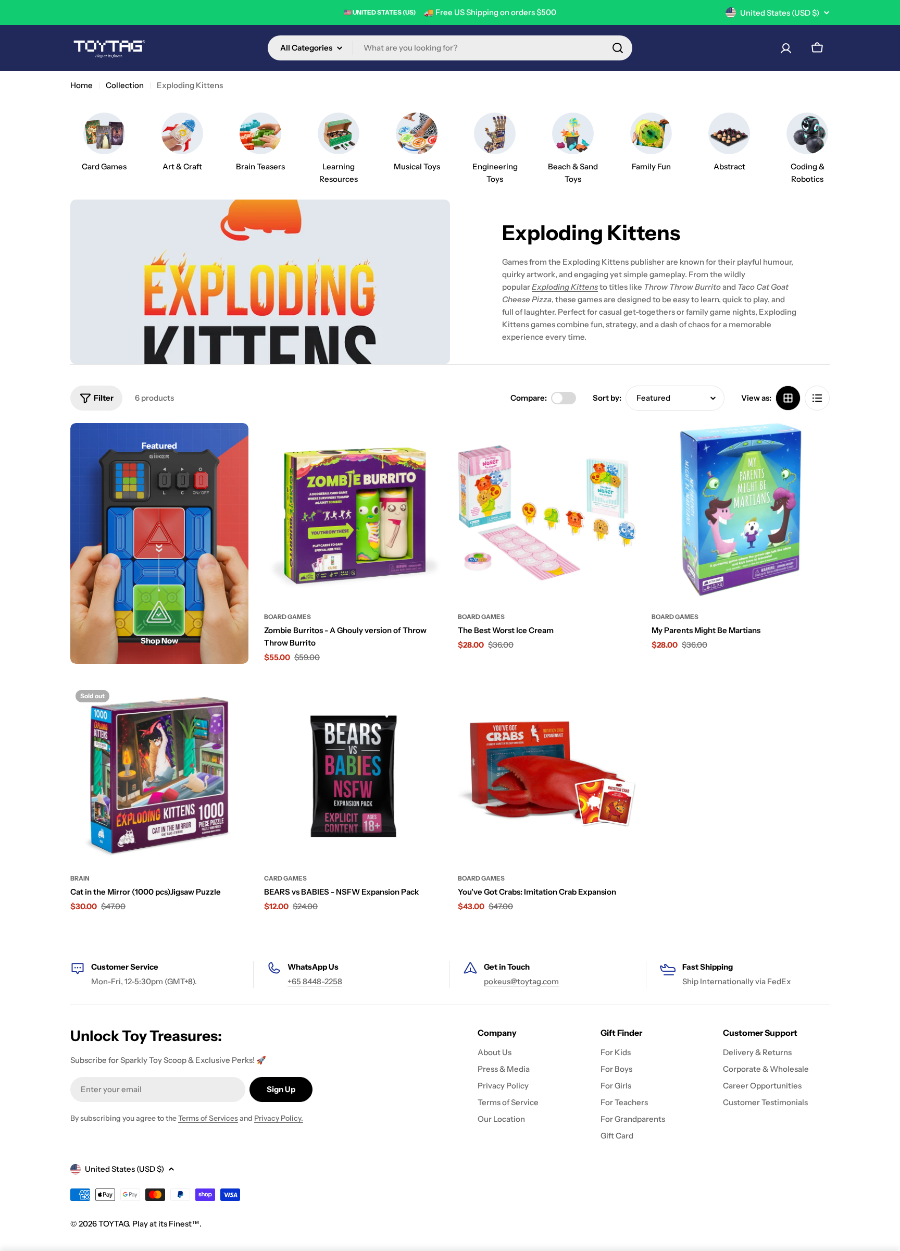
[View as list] (817, 398)
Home (81, 85)
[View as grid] (788, 398)
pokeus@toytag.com (521, 981)
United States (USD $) (779, 13)
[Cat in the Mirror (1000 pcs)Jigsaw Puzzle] (159, 774)
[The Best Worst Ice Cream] (547, 512)
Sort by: (607, 398)
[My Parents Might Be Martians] (741, 512)
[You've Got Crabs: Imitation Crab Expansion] (547, 774)
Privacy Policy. (278, 1118)
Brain (80, 878)
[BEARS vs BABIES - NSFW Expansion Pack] (353, 774)
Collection (125, 85)
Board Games (287, 617)
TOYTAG (113, 1224)
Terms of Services (208, 1118)
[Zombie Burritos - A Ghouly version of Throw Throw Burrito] (353, 512)
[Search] (617, 48)
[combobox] (450, 47)
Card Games (285, 878)
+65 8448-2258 (315, 981)
